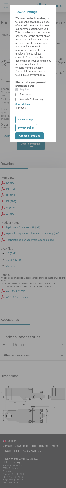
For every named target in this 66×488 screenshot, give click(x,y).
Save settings (26, 119)
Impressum (21, 107)
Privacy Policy (26, 127)
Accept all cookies (29, 135)
